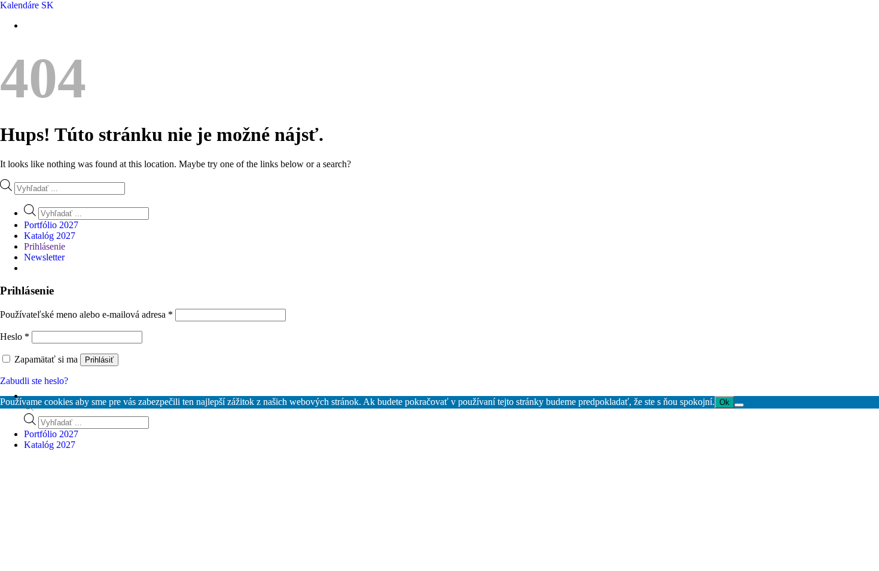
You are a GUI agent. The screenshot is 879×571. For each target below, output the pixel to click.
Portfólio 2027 (51, 434)
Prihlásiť (99, 359)
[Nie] (739, 405)
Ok (724, 402)
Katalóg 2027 (49, 445)
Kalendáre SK (27, 5)
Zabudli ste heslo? (34, 381)
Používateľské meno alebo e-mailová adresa (86, 314)
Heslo (14, 336)
